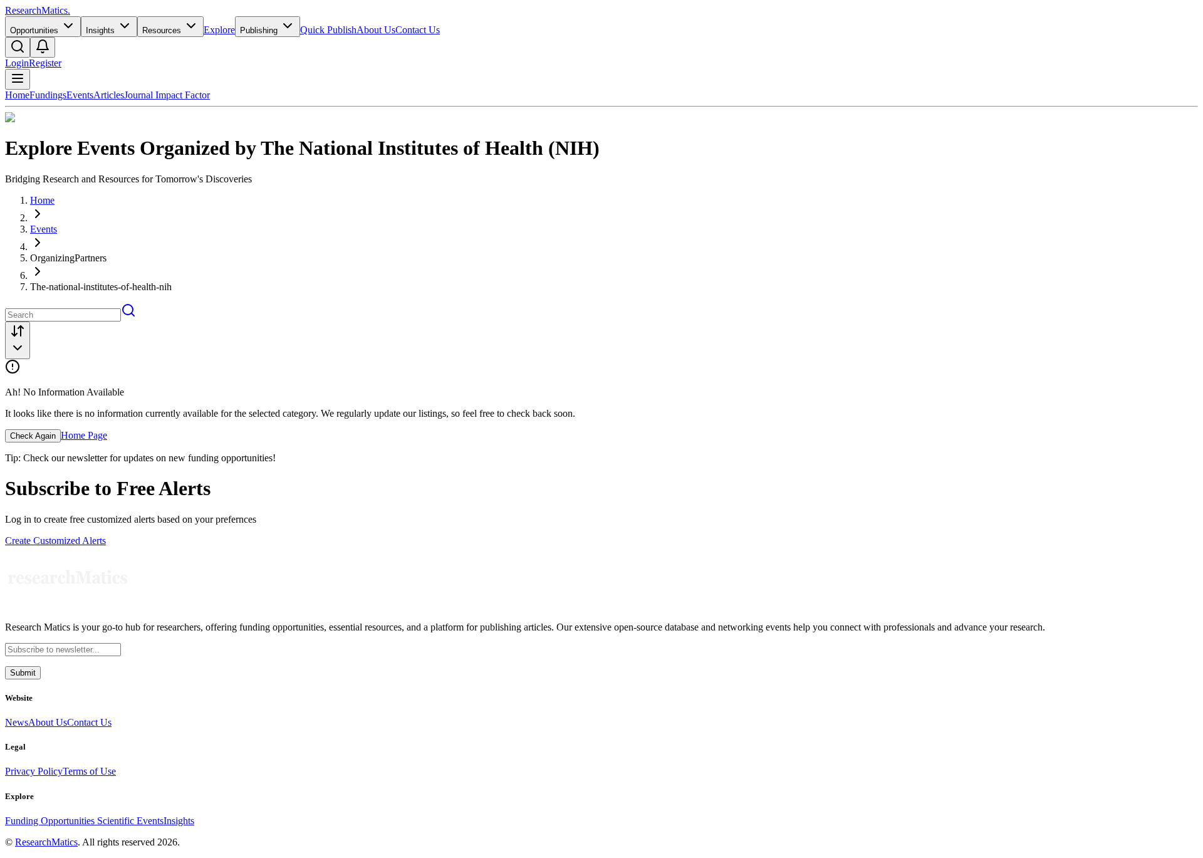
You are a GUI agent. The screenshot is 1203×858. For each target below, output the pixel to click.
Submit (23, 673)
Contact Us (417, 29)
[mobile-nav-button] (17, 79)
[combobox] (17, 340)
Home (17, 95)
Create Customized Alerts (55, 540)
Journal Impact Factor (167, 95)
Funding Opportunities (51, 820)
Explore (219, 29)
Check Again (33, 436)
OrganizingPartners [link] (68, 258)
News (16, 722)
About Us (376, 29)
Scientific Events (130, 820)
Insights (179, 820)
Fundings (47, 95)
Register (45, 63)
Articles (108, 95)
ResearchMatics (46, 842)
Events (79, 95)
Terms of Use (89, 771)
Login (17, 63)
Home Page (84, 435)
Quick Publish (328, 29)
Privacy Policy (34, 771)
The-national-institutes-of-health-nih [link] (101, 286)
